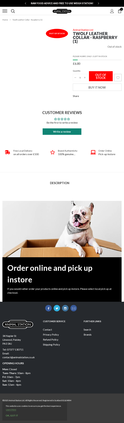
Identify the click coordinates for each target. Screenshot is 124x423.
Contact (47, 329)
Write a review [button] (62, 131)
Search (87, 329)
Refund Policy (50, 339)
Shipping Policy (51, 344)
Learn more (11, 409)
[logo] (62, 11)
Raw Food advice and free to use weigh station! (62, 3)
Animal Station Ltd (83, 29)
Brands (88, 334)
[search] (13, 11)
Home (5, 20)
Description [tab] (59, 183)
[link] (48, 308)
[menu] (4, 11)
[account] (112, 10)
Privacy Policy (51, 334)
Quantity (76, 71)
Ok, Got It (12, 415)
